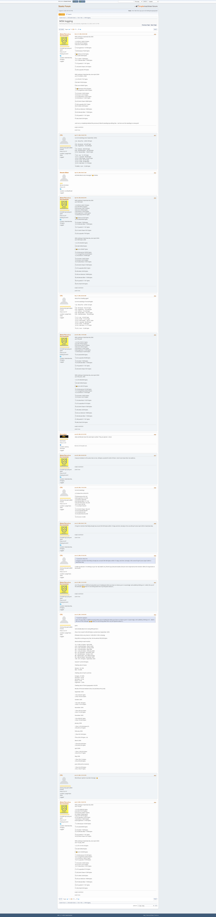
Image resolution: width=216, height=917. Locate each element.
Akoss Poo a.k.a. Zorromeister (65, 35)
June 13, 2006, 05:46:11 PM (80, 523)
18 (78, 29)
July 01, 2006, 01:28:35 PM (80, 802)
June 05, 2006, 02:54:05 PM (80, 455)
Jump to (135, 905)
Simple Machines (68, 915)
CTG (61, 135)
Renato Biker (64, 173)
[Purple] (60, 444)
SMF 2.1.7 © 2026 (61, 915)
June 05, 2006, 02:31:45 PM (80, 434)
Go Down (61, 29)
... (77, 29)
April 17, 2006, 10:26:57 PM (80, 135)
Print (155, 29)
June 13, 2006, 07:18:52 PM (80, 555)
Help (144, 915)
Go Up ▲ (157, 915)
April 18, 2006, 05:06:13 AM (80, 172)
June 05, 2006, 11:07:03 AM (80, 334)
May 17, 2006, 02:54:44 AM (80, 295)
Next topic (154, 25)
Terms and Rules (150, 915)
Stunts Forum (64, 6)
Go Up (60, 899)
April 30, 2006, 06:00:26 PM (80, 197)
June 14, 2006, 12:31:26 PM (80, 582)
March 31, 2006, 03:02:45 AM (81, 34)
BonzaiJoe (63, 434)
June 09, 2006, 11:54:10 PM (80, 487)
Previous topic (146, 25)
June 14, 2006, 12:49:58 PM (80, 614)
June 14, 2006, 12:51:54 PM (80, 775)
